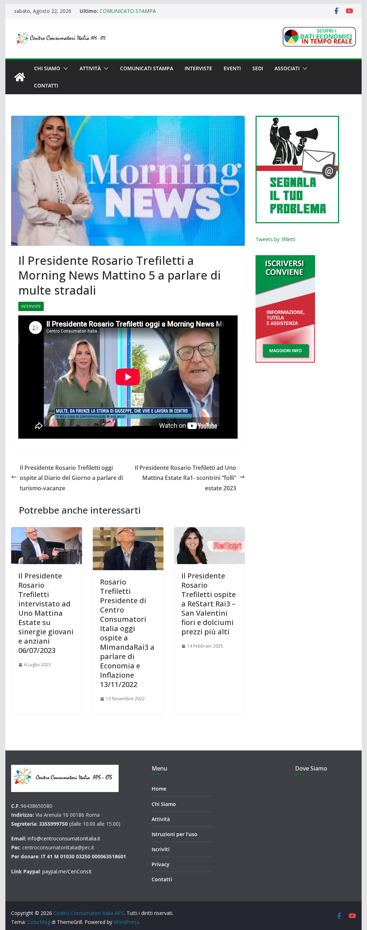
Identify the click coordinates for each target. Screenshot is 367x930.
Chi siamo (47, 68)
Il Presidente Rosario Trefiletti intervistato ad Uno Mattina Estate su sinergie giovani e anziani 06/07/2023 (45, 613)
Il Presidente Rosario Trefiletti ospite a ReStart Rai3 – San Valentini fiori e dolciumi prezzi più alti (208, 603)
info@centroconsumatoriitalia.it (64, 838)
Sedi (257, 68)
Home (159, 788)
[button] (64, 68)
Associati (287, 68)
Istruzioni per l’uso (174, 834)
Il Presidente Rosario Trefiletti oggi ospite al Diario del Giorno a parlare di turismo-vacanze (71, 478)
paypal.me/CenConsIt (67, 871)
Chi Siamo (164, 804)
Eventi (232, 68)
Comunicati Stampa (146, 68)
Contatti (46, 85)
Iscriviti (161, 849)
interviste (31, 306)
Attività (90, 68)
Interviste (198, 68)
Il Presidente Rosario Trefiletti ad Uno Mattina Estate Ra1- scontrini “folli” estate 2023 (185, 478)
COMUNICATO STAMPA (128, 11)
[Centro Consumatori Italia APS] (19, 77)
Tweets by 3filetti (275, 239)
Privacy (161, 864)
